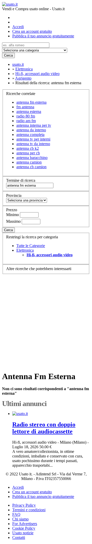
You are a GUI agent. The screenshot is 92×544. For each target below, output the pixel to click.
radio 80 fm (25, 116)
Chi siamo (20, 519)
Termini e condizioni (28, 510)
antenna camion (29, 162)
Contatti (18, 537)
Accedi (18, 27)
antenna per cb (28, 153)
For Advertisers (24, 523)
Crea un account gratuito (32, 31)
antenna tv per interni (33, 139)
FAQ (16, 514)
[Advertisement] (46, 320)
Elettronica (25, 250)
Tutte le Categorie (30, 245)
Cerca (8, 55)
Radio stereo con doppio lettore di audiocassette (43, 428)
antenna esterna (28, 111)
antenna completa (30, 134)
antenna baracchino (32, 157)
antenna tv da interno (33, 144)
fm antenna (25, 107)
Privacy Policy (24, 505)
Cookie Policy (23, 528)
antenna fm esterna (31, 102)
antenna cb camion (31, 167)
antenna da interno (31, 130)
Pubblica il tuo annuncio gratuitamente (43, 36)
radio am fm (26, 121)
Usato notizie (22, 533)
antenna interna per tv (33, 125)
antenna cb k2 (27, 148)
